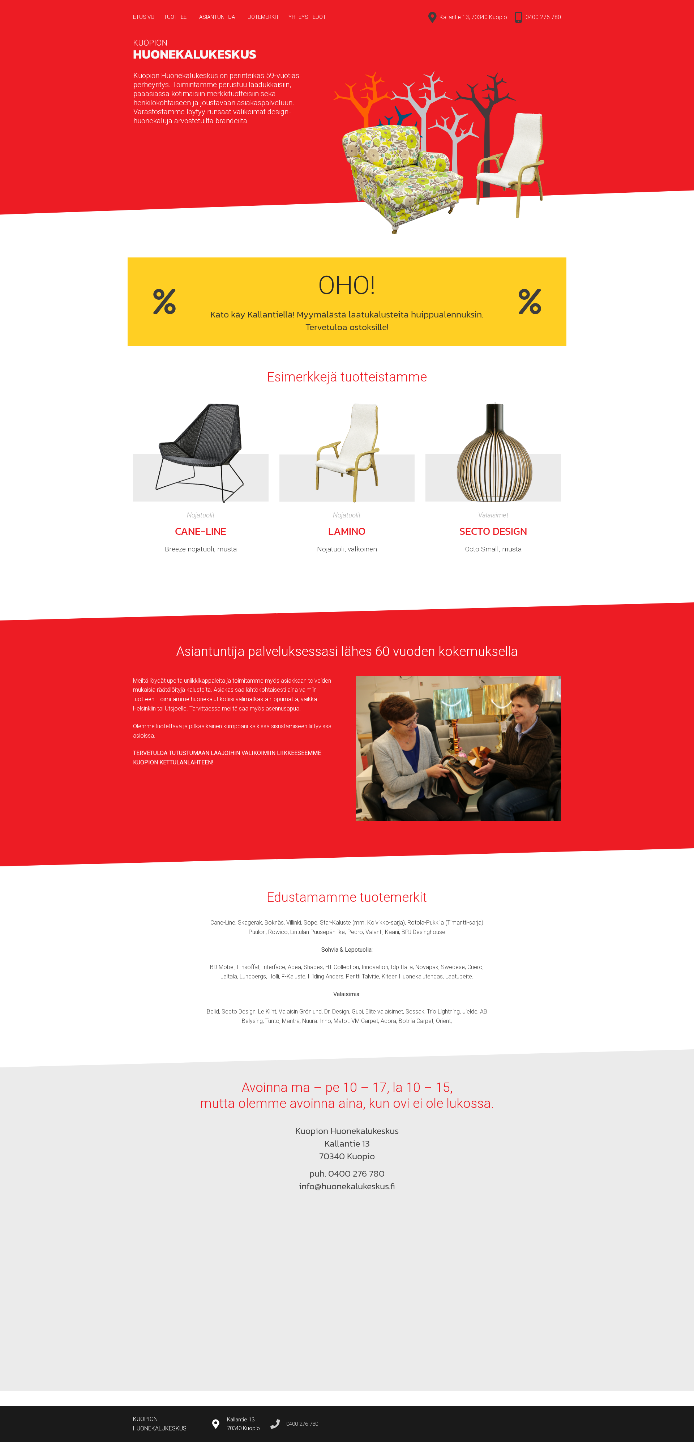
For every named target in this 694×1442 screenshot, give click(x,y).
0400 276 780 (543, 17)
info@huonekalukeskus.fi (347, 1186)
